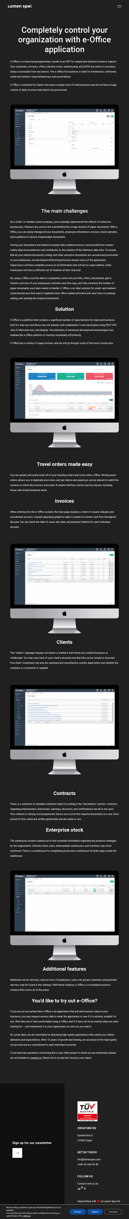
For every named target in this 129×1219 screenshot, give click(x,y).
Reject (95, 1212)
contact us (36, 1057)
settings (27, 1216)
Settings (113, 1212)
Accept (77, 1212)
